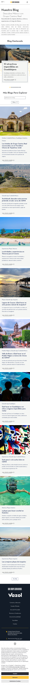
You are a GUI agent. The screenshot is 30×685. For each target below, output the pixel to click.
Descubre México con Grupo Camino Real (13, 15)
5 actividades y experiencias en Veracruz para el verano (13, 253)
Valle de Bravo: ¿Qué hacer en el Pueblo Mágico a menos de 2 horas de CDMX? (14, 356)
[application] (15, 663)
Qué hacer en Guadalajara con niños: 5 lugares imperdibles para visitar (14, 409)
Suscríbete (15, 620)
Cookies (15, 624)
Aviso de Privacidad (15, 609)
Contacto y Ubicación (15, 602)
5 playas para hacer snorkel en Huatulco (13, 512)
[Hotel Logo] (15, 590)
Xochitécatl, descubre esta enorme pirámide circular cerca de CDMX (14, 200)
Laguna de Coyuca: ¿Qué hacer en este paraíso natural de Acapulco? (14, 304)
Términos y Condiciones (15, 613)
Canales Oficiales (15, 606)
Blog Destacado (15, 41)
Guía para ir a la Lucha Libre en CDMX (13, 461)
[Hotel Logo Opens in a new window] (15, 596)
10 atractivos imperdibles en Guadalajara (11, 67)
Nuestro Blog (10, 10)
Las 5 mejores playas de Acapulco (14, 562)
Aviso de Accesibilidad (15, 616)
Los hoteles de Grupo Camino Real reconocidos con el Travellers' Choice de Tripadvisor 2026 (14, 146)
